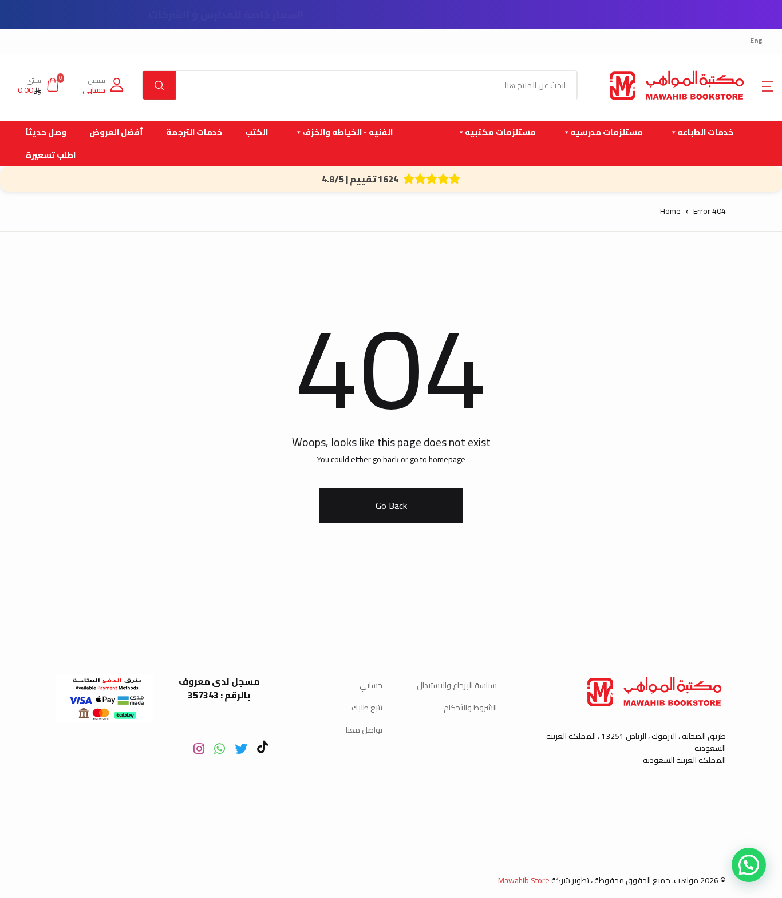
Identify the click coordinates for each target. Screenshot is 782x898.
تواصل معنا (364, 729)
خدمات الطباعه (705, 132)
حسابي (371, 685)
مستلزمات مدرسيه (606, 132)
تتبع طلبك (366, 707)
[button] (767, 85)
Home (670, 211)
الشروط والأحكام (470, 707)
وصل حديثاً (46, 132)
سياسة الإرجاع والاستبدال (457, 685)
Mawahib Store (524, 880)
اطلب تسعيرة (51, 155)
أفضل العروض (116, 132)
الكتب (256, 132)
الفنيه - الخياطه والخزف (347, 132)
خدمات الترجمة (194, 132)
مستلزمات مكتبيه (500, 132)
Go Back (391, 505)
